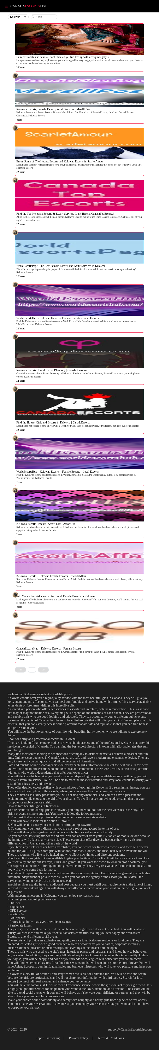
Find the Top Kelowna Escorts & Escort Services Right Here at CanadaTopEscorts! (65, 213)
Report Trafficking (47, 1038)
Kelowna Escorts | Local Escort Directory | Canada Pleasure (51, 370)
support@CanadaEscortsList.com (130, 1029)
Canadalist (28, 6)
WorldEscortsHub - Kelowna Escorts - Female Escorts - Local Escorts (57, 318)
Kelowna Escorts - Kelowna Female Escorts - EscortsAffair (51, 576)
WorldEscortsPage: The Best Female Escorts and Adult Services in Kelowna (60, 265)
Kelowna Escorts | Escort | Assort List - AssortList (45, 523)
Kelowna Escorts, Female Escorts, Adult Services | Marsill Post (53, 109)
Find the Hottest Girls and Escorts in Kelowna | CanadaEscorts (53, 422)
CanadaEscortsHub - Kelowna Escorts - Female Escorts (48, 648)
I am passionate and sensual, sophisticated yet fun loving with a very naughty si (62, 57)
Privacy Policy (78, 1038)
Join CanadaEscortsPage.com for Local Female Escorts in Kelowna (55, 596)
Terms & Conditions (110, 1038)
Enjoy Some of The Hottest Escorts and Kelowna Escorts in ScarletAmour (60, 161)
